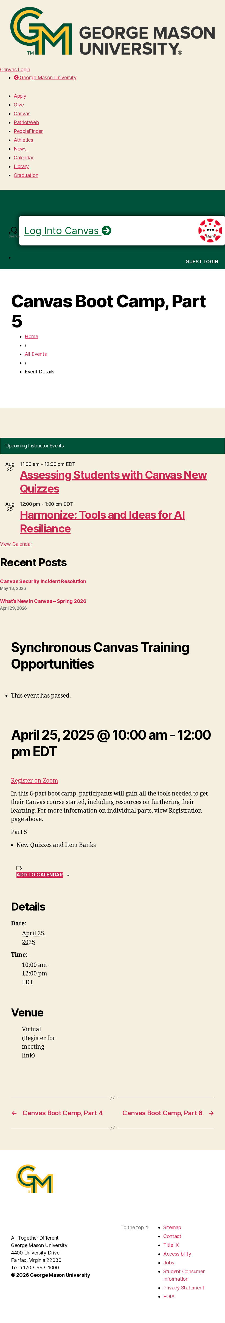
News (20, 149)
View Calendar (16, 544)
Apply (20, 96)
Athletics (23, 140)
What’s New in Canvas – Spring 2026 (43, 601)
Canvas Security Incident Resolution (43, 581)
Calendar (23, 157)
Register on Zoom (34, 780)
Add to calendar (39, 875)
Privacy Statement (183, 1288)
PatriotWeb (26, 122)
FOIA (169, 1296)
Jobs (168, 1262)
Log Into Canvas (63, 231)
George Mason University (47, 77)
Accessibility (177, 1254)
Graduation (26, 175)
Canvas (22, 113)
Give (19, 105)
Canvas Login (15, 69)
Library (21, 166)
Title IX (171, 1245)
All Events (36, 354)
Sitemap (172, 1227)
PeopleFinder (28, 131)
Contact (172, 1236)
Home (31, 336)
